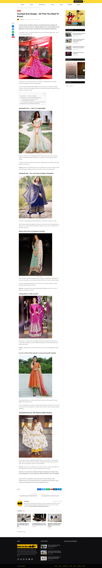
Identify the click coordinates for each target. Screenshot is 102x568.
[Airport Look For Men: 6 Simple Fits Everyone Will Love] (68, 35)
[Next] (84, 70)
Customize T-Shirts (36, 506)
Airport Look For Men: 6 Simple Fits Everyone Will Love (79, 34)
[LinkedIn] (13, 35)
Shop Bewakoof (78, 1)
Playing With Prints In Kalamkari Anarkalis (30, 99)
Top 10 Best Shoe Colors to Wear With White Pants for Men (23, 525)
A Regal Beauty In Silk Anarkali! (29, 100)
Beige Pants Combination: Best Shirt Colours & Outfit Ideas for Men (54, 525)
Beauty (31, 4)
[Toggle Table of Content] (43, 94)
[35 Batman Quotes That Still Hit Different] (68, 54)
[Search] (84, 1)
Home (18, 7)
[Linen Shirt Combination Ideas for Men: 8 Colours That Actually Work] (68, 41)
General (78, 4)
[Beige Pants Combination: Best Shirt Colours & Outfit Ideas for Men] (55, 518)
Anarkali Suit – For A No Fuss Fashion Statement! (30, 97)
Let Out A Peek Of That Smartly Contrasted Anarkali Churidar (34, 101)
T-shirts (30, 506)
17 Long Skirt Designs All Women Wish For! (28, 495)
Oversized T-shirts (44, 506)
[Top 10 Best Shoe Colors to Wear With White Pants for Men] (24, 518)
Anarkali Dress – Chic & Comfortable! (28, 95)
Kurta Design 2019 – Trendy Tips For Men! (50, 495)
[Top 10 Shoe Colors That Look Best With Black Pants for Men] (39, 518)
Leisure (52, 4)
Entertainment (42, 4)
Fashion (22, 4)
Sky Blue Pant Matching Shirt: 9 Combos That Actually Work (78, 47)
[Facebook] (13, 26)
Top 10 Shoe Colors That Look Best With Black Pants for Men (39, 524)
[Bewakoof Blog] (18, 1)
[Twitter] (13, 29)
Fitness (61, 4)
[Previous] (66, 70)
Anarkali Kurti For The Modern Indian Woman (30, 103)
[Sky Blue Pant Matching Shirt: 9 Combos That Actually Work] (68, 48)
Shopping (70, 4)
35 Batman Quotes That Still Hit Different (78, 53)
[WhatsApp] (13, 32)
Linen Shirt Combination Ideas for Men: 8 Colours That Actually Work (78, 40)
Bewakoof (22, 19)
